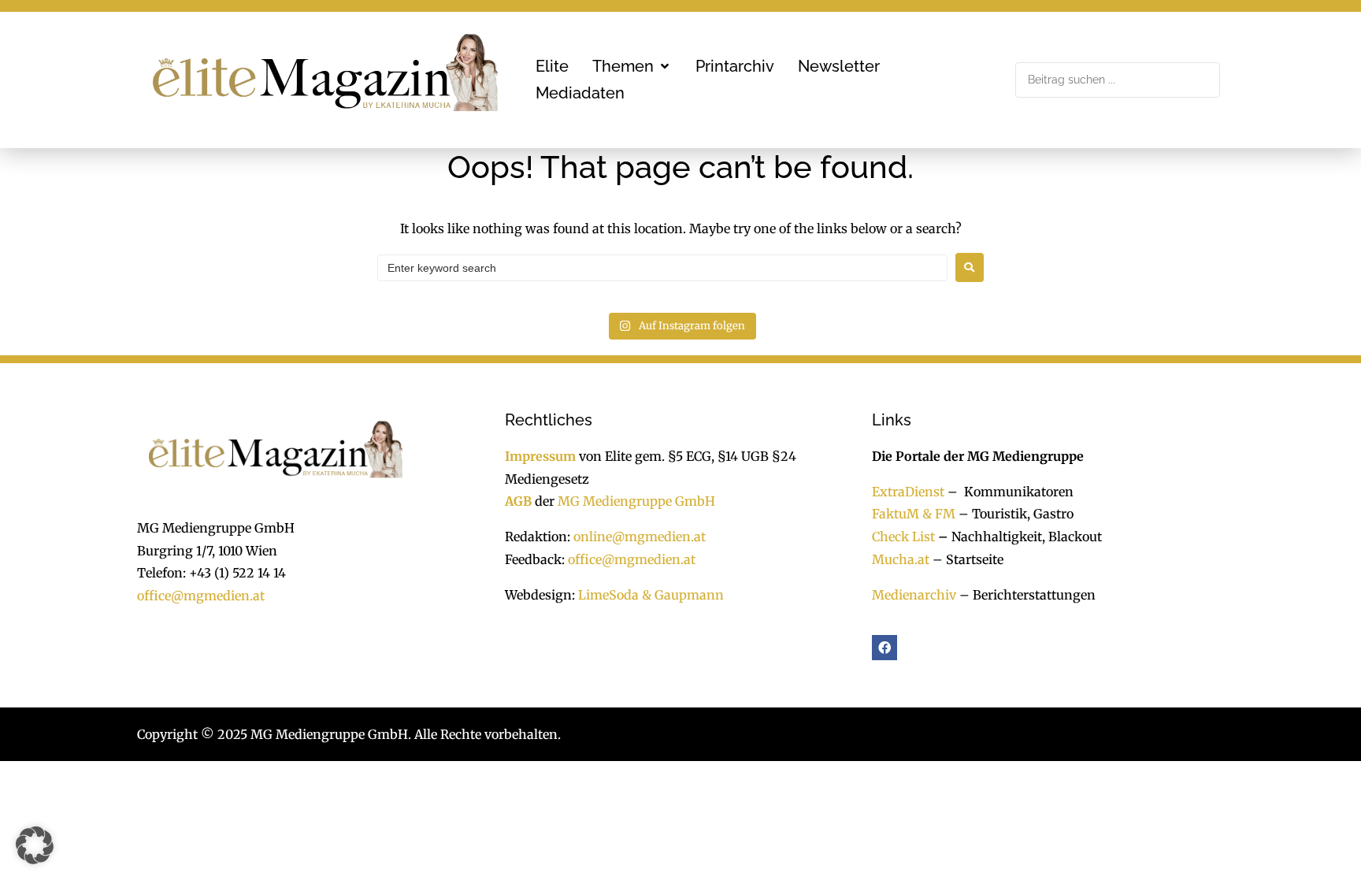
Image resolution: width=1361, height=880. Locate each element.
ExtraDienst (908, 491)
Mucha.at (900, 559)
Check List (903, 536)
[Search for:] (662, 267)
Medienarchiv (914, 595)
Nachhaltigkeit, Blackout (1018, 536)
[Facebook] (884, 647)
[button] (632, 66)
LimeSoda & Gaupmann (651, 595)
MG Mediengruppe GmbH (636, 501)
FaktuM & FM (913, 514)
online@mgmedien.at (639, 536)
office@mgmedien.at (201, 595)
